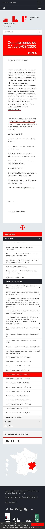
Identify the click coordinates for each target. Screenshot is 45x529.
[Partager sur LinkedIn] (32, 53)
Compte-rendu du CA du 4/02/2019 (18, 391)
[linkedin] (18, 441)
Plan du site (12, 502)
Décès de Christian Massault (16, 266)
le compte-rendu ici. (26, 188)
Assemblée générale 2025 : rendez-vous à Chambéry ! (21, 248)
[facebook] (12, 441)
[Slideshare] (21, 509)
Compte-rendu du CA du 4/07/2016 (18, 413)
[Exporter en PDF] (35, 53)
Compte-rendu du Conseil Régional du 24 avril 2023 (22, 335)
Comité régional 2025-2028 (16, 243)
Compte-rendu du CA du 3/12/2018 (17, 396)
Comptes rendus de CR (14, 281)
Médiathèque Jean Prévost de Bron (22, 121)
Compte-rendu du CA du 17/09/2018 (18, 400)
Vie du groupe (9, 239)
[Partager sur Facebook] (29, 53)
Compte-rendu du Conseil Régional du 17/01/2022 (23, 347)
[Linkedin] (11, 509)
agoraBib (30, 509)
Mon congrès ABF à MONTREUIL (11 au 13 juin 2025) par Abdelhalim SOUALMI (22, 261)
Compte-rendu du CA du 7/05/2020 (18, 370)
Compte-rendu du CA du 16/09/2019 (18, 379)
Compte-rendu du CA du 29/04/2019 (18, 387)
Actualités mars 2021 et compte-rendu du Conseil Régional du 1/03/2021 (23, 352)
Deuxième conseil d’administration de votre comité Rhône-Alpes (21, 272)
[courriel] (7, 441)
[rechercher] (39, 32)
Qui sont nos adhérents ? (15, 277)
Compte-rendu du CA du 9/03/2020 (18, 374)
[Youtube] (16, 509)
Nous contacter (13, 497)
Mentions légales (31, 497)
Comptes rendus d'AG (13, 417)
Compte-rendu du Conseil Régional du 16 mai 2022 (22, 341)
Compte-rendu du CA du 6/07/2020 (18, 366)
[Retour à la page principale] (4, 7)
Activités (8, 421)
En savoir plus (38, 527)
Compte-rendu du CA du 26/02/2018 (18, 404)
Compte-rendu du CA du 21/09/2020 (18, 361)
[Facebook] (7, 509)
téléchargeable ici (14, 109)
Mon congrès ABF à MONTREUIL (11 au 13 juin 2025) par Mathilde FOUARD (22, 255)
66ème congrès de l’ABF (25, 78)
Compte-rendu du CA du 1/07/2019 (18, 383)
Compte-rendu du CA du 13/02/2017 (18, 408)
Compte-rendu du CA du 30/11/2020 (18, 357)
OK (38, 524)
